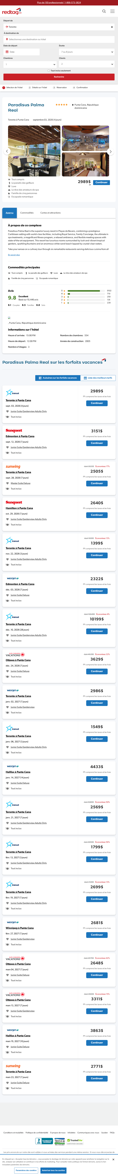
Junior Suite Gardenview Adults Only (29, 411)
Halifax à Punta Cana (18, 772)
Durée (62, 46)
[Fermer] (113, 1159)
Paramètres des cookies (26, 1170)
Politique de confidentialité (37, 1133)
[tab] (9, 213)
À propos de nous (57, 1133)
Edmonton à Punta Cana (20, 436)
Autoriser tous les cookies (53, 1170)
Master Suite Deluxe (20, 483)
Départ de (8, 21)
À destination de (11, 33)
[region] (59, 1165)
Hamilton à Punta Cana (19, 508)
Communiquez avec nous (88, 1133)
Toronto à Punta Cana (18, 400)
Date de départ (10, 46)
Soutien (104, 1133)
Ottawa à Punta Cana (18, 660)
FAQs (112, 1133)
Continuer (101, 182)
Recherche (59, 77)
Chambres (8, 58)
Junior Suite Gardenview (23, 707)
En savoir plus (14, 255)
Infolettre (71, 1133)
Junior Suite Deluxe (20, 595)
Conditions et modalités (13, 1133)
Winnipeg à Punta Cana (20, 928)
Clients (62, 58)
